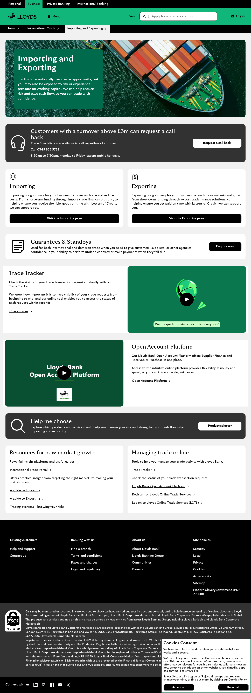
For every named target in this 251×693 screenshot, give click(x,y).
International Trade (41, 28)
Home (11, 28)
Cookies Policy (237, 679)
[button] (237, 16)
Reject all (233, 687)
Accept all (178, 687)
